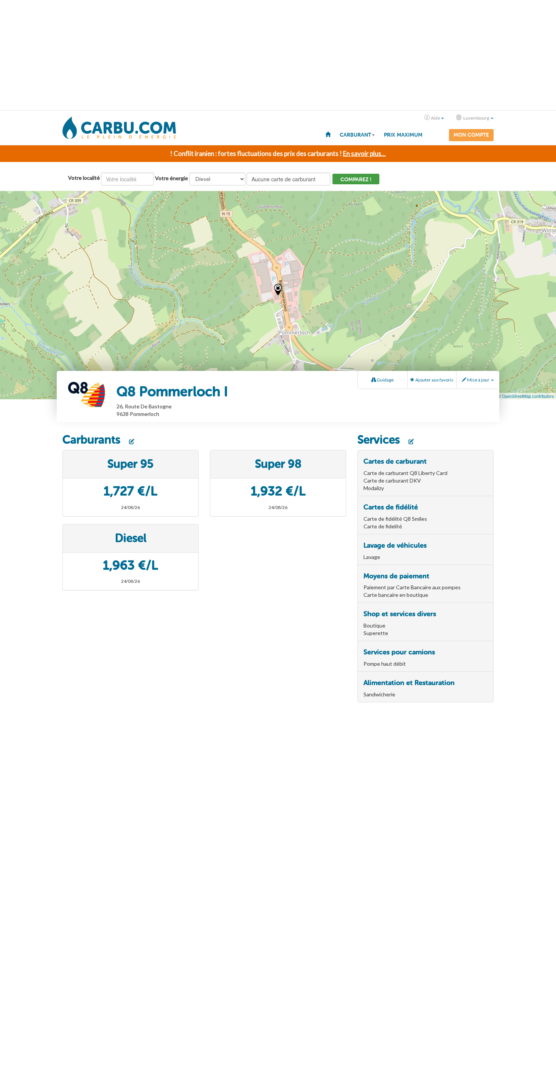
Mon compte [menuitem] (471, 135)
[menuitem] (328, 134)
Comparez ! (355, 179)
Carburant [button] (355, 135)
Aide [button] (435, 118)
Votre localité (84, 177)
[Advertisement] (278, 55)
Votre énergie (171, 178)
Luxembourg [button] (476, 118)
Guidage (385, 380)
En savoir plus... (364, 153)
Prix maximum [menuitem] (403, 135)
